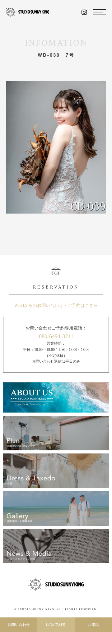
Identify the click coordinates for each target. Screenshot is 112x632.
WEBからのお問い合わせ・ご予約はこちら (56, 305)
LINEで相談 (56, 624)
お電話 (93, 624)
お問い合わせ (18, 624)
